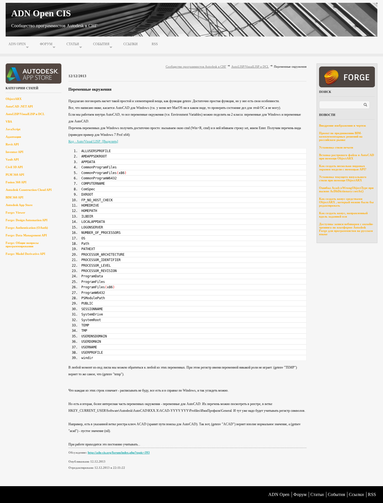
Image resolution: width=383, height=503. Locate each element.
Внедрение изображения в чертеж (342, 125)
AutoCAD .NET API (19, 106)
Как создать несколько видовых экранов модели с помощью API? (342, 167)
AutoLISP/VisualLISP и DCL (25, 114)
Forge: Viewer (15, 212)
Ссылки (130, 44)
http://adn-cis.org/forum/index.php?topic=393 (119, 452)
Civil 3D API (14, 167)
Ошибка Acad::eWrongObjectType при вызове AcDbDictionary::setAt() (346, 189)
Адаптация (13, 136)
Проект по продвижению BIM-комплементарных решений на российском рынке (341, 136)
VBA (9, 121)
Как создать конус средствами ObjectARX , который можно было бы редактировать (346, 202)
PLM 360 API (15, 174)
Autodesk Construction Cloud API (29, 189)
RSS (155, 44)
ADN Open (17, 44)
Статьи (72, 44)
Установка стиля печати (336, 147)
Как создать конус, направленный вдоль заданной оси (343, 214)
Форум (46, 44)
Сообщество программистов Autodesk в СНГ (196, 66)
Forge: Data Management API (26, 235)
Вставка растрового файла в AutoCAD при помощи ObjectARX (346, 156)
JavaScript (13, 129)
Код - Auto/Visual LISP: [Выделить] (93, 141)
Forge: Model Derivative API (25, 253)
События (101, 44)
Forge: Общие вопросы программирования (22, 244)
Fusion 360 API (16, 182)
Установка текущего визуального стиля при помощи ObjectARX (342, 178)
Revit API (12, 144)
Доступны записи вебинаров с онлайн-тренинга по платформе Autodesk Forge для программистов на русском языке (346, 229)
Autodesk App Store (19, 205)
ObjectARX (14, 98)
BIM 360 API (14, 197)
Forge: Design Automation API (26, 220)
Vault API (12, 159)
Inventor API (14, 152)
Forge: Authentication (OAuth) (27, 227)
